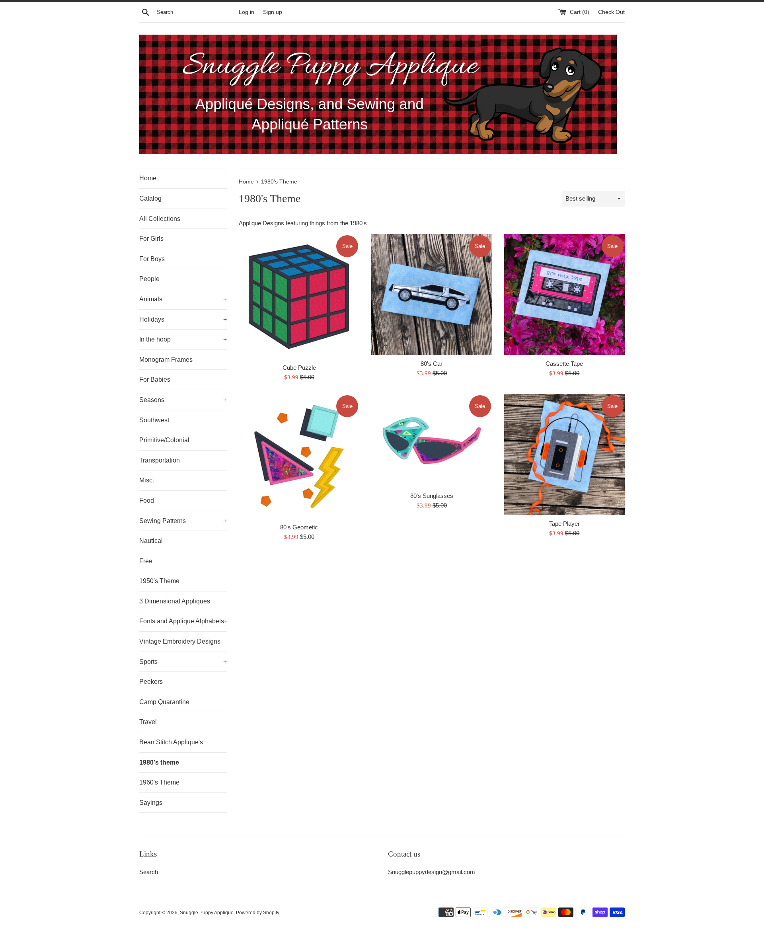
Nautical (151, 540)
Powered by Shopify (257, 912)
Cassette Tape (564, 363)
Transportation (159, 460)
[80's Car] (431, 294)
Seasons (183, 399)
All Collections (159, 218)
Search (148, 871)
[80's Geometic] (299, 456)
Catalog (150, 198)
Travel (148, 721)
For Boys (152, 259)
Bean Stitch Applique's (171, 742)
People (149, 278)
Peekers (151, 681)
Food (146, 500)
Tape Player (564, 523)
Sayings (150, 802)
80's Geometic (299, 527)
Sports (183, 661)
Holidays (183, 319)
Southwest (154, 420)
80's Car (431, 363)
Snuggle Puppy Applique (207, 912)
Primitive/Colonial (164, 440)
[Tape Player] (564, 454)
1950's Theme (159, 581)
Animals (183, 299)
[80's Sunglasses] (431, 440)
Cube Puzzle (299, 367)
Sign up (272, 12)
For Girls (151, 238)
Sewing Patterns (183, 520)
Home (147, 178)
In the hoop (183, 339)
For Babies (154, 379)
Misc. (146, 480)
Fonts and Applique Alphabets (183, 621)
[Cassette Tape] (564, 294)
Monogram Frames (166, 359)
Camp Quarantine (164, 702)
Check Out (611, 12)
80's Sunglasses (431, 495)
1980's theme (159, 762)
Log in (246, 12)
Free (145, 561)
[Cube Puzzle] (299, 296)
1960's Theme (159, 782)
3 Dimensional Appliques (174, 601)
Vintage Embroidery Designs (179, 641)
